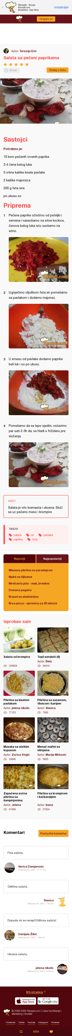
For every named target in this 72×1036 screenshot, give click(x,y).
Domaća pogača (20, 590)
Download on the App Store (25, 1001)
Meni (36, 1031)
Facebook (10, 1022)
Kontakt (28, 1013)
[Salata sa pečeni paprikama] (39, 259)
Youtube (31, 1022)
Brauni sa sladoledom (23, 596)
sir (32, 535)
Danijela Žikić (27, 934)
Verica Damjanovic (31, 866)
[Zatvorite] (3, 7)
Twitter (21, 1022)
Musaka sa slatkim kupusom (19, 739)
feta (34, 539)
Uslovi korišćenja (51, 1010)
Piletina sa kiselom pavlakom (19, 692)
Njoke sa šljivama (20, 576)
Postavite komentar (53, 833)
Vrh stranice (34, 992)
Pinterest (55, 1022)
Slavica (49, 900)
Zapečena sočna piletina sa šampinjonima (19, 787)
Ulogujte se (46, 19)
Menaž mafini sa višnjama (53, 739)
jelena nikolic (45, 967)
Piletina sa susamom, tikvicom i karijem (53, 692)
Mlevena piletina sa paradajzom (31, 570)
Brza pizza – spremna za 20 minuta (33, 603)
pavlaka (48, 535)
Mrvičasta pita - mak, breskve (29, 583)
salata (17, 535)
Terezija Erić (28, 51)
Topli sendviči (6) (53, 647)
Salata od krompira (19, 647)
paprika (18, 539)
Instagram (43, 1022)
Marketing (17, 1013)
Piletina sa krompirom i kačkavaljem (53, 787)
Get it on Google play (48, 1001)
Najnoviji (19, 558)
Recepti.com (6, 1012)
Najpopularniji (52, 558)
